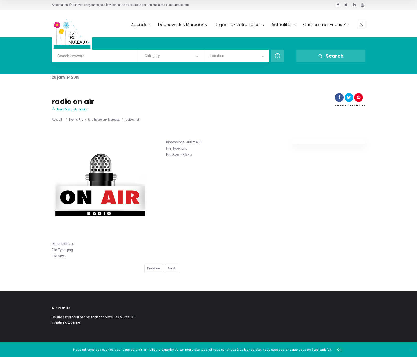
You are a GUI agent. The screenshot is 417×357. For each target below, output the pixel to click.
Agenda (139, 25)
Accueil (57, 119)
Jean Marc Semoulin (71, 109)
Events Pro (76, 119)
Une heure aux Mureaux (104, 119)
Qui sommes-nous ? (324, 25)
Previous (153, 268)
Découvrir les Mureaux (181, 25)
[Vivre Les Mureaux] (72, 30)
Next (171, 268)
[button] (361, 25)
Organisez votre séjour (237, 25)
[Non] (411, 349)
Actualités (281, 25)
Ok (339, 349)
